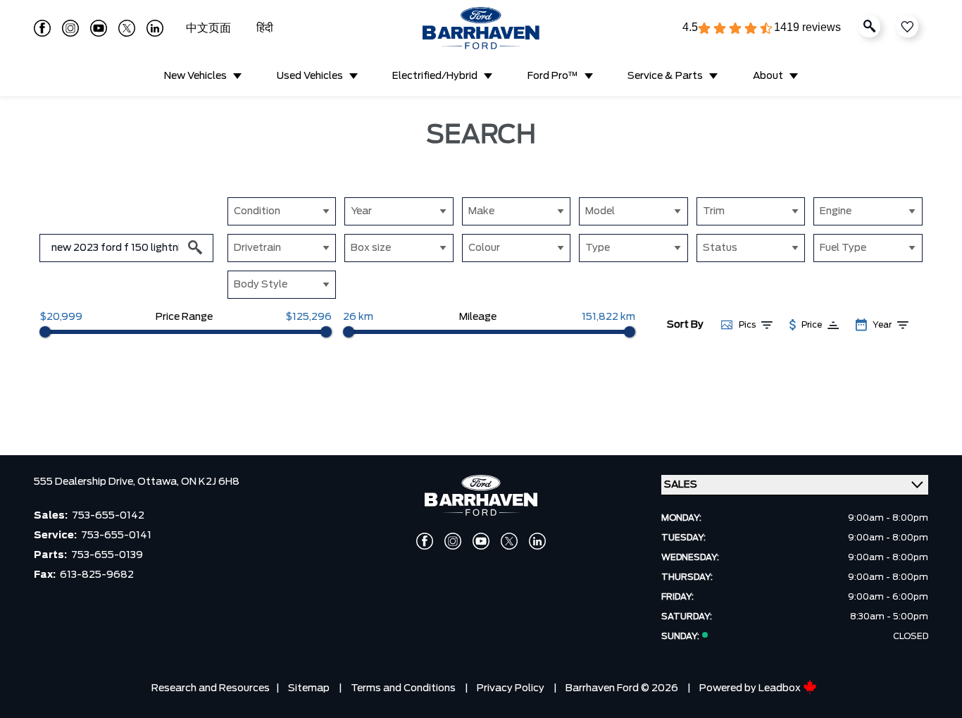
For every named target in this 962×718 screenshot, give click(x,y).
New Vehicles (195, 76)
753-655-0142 (108, 516)
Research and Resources (210, 688)
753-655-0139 (107, 555)
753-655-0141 (116, 535)
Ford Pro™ (552, 76)
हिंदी (264, 28)
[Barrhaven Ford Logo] (481, 28)
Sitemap (309, 688)
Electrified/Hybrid (434, 76)
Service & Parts (665, 76)
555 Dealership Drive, (85, 482)
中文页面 (210, 28)
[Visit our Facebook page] (42, 28)
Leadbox (780, 688)
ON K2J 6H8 (210, 482)
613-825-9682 (97, 575)
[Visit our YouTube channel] (98, 28)
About (768, 76)
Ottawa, (159, 482)
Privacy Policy (510, 688)
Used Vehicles (310, 76)
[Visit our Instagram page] (70, 28)
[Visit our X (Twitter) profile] (126, 28)
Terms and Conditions (403, 688)
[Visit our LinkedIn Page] (154, 28)
